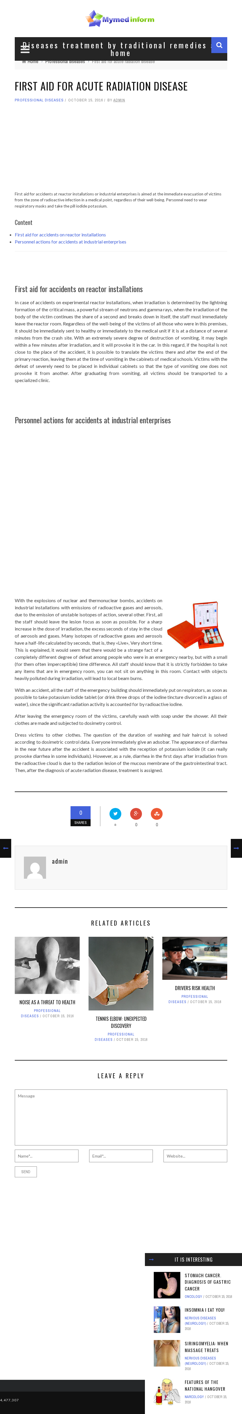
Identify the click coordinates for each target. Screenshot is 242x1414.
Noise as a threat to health (47, 1002)
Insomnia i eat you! (205, 1309)
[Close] (151, 1259)
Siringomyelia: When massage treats (206, 1346)
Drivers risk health (195, 988)
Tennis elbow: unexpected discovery (121, 1022)
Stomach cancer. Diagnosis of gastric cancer (208, 1282)
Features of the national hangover (205, 1385)
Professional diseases (39, 100)
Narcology (194, 1397)
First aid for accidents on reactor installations (60, 234)
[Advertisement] (121, 149)
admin (119, 100)
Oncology (193, 1296)
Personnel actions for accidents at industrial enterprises (70, 241)
